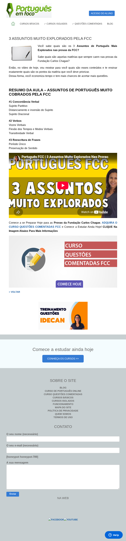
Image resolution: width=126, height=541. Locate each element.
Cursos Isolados (63, 400)
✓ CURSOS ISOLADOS (55, 24)
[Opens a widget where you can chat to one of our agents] (114, 535)
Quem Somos (63, 414)
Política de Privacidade (63, 410)
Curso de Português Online (63, 391)
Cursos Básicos (29, 24)
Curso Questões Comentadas (63, 394)
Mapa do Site (63, 407)
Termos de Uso (63, 417)
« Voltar (14, 292)
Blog (110, 24)
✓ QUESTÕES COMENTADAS (87, 24)
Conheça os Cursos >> (63, 358)
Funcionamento (63, 404)
